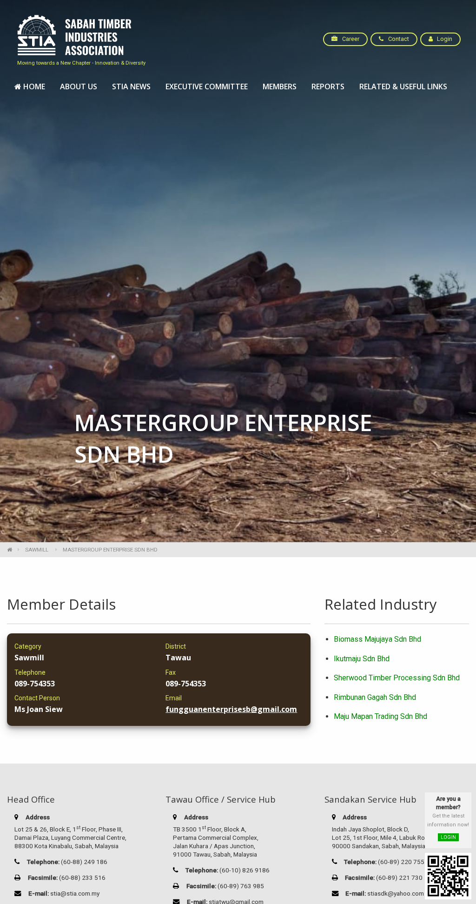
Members (280, 86)
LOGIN (448, 837)
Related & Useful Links (403, 86)
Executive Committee (206, 86)
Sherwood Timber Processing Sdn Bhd (397, 677)
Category (27, 646)
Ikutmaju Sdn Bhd (362, 658)
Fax (170, 672)
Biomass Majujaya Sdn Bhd (377, 639)
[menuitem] (30, 87)
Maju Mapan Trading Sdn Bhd (380, 716)
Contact (398, 38)
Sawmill (36, 549)
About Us (78, 86)
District (175, 646)
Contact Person (37, 698)
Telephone (30, 672)
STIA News (131, 86)
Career (350, 38)
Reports (327, 86)
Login (444, 38)
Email (173, 698)
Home (33, 86)
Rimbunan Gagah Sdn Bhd (375, 697)
